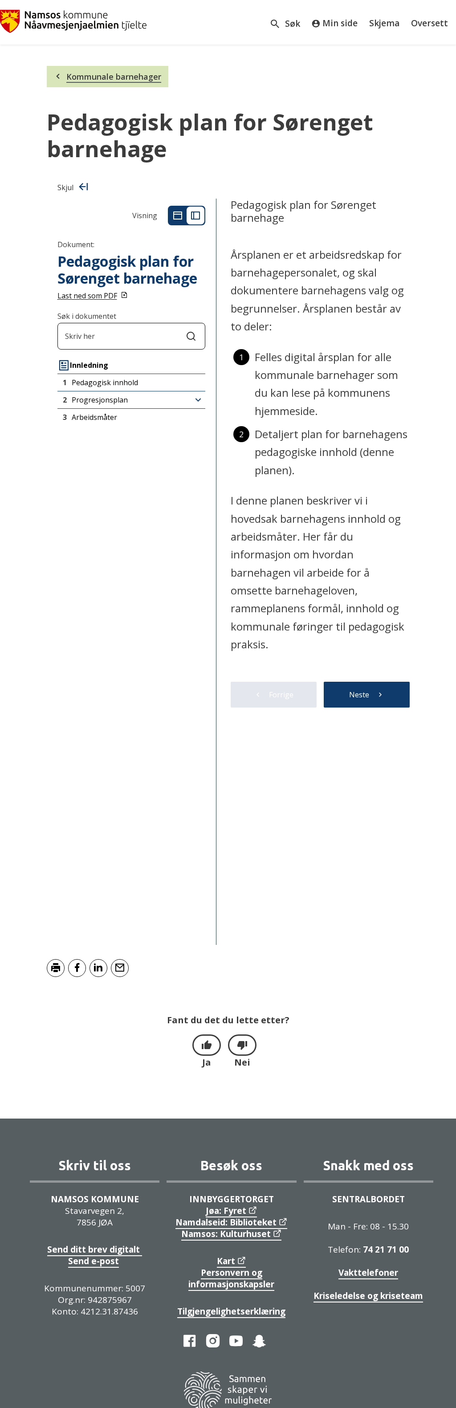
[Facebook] (190, 1341)
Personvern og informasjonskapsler (231, 1278)
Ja (206, 1062)
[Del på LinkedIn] (98, 968)
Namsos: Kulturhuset (226, 1234)
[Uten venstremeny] (178, 215)
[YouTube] (236, 1341)
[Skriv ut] (56, 968)
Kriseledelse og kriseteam (368, 1296)
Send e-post (93, 1261)
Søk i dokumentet (86, 316)
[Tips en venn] (120, 968)
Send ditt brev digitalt (94, 1249)
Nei (242, 1062)
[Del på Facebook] (77, 968)
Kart (226, 1261)
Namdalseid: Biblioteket (226, 1222)
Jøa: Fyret (226, 1211)
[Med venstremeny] (195, 215)
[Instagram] (213, 1341)
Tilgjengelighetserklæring (231, 1311)
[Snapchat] (259, 1341)
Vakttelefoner (368, 1272)
